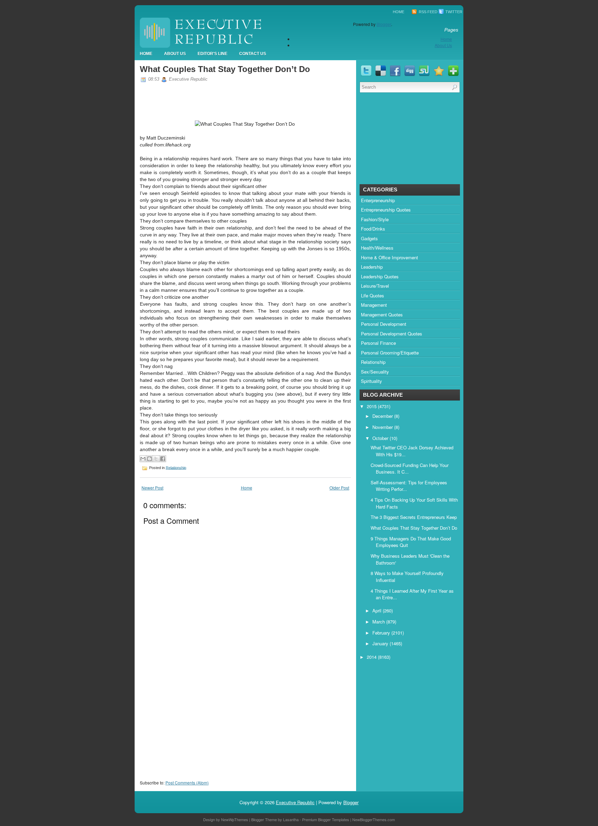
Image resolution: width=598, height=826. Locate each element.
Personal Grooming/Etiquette (390, 352)
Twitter (453, 12)
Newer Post (152, 488)
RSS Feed (427, 12)
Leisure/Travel (375, 285)
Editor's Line (212, 53)
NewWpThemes (234, 819)
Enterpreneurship (378, 200)
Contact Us (252, 53)
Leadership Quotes (380, 276)
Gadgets (369, 238)
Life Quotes (372, 295)
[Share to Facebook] (162, 458)
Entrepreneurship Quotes (386, 209)
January (381, 643)
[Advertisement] (192, 735)
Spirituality (371, 381)
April (377, 610)
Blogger (384, 24)
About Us (443, 45)
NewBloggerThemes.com (373, 819)
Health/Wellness (377, 247)
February (381, 632)
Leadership (372, 266)
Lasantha (291, 819)
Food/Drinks (373, 228)
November (383, 427)
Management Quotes (382, 314)
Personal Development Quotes (391, 333)
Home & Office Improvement (389, 257)
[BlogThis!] (149, 458)
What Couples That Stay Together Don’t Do (225, 69)
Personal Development (383, 324)
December (383, 416)
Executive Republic (295, 802)
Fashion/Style (375, 219)
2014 (372, 657)
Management (374, 305)
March (379, 621)
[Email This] (142, 458)
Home (398, 12)
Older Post (339, 488)
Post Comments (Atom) (187, 782)
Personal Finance (378, 343)
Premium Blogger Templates (325, 819)
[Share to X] (156, 458)
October (381, 438)
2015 (372, 406)
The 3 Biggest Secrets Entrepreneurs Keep (414, 517)
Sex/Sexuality (375, 371)
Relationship (176, 467)
